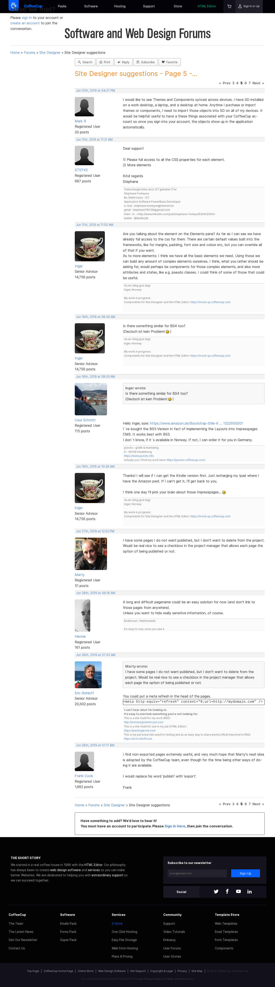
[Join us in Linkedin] (249, 892)
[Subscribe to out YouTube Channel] (238, 892)
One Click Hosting (124, 931)
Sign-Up (245, 873)
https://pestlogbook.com (140, 730)
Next (256, 83)
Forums (29, 52)
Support (149, 6)
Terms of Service (176, 978)
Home (15, 52)
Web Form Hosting (125, 948)
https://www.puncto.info (139, 455)
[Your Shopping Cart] (229, 6)
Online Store (86, 971)
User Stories (172, 956)
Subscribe (147, 62)
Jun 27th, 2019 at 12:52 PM (95, 531)
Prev (227, 83)
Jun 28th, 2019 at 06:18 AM (95, 593)
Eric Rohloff (84, 693)
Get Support (138, 971)
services (94, 870)
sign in (27, 17)
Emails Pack (68, 923)
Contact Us (17, 948)
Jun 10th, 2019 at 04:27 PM (95, 90)
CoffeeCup (17, 914)
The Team (16, 923)
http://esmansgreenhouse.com (143, 722)
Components (224, 948)
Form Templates (226, 940)
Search (86, 62)
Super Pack (68, 940)
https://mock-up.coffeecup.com (210, 302)
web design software (65, 870)
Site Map (197, 971)
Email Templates (226, 931)
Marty (80, 575)
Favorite (171, 62)
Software (91, 6)
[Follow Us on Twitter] (216, 892)
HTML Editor (207, 6)
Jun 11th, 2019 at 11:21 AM (94, 139)
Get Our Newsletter (23, 940)
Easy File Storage (124, 940)
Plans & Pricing (122, 956)
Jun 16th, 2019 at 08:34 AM (95, 317)
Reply (124, 62)
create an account (25, 23)
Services (118, 914)
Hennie (80, 636)
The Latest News (21, 931)
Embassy (169, 940)
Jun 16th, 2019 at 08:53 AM (95, 376)
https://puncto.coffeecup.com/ (186, 460)
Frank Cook (84, 776)
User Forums (172, 948)
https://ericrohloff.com (138, 738)
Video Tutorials (174, 931)
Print (106, 62)
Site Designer (49, 52)
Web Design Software (112, 971)
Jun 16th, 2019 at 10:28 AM (95, 466)
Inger (79, 266)
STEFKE (81, 170)
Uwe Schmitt (85, 420)
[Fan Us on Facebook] (227, 892)
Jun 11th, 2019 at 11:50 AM (94, 224)
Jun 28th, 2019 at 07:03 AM (95, 655)
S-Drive (117, 923)
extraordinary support (107, 875)
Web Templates (226, 923)
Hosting (119, 6)
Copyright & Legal (161, 971)
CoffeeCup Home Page (58, 971)
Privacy (182, 971)
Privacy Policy (152, 978)
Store (178, 6)
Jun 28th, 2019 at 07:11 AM (95, 745)
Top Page (33, 971)
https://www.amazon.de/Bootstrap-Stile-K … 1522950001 (196, 423)
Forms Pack (68, 931)
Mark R (80, 121)
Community (172, 914)
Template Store (227, 914)
